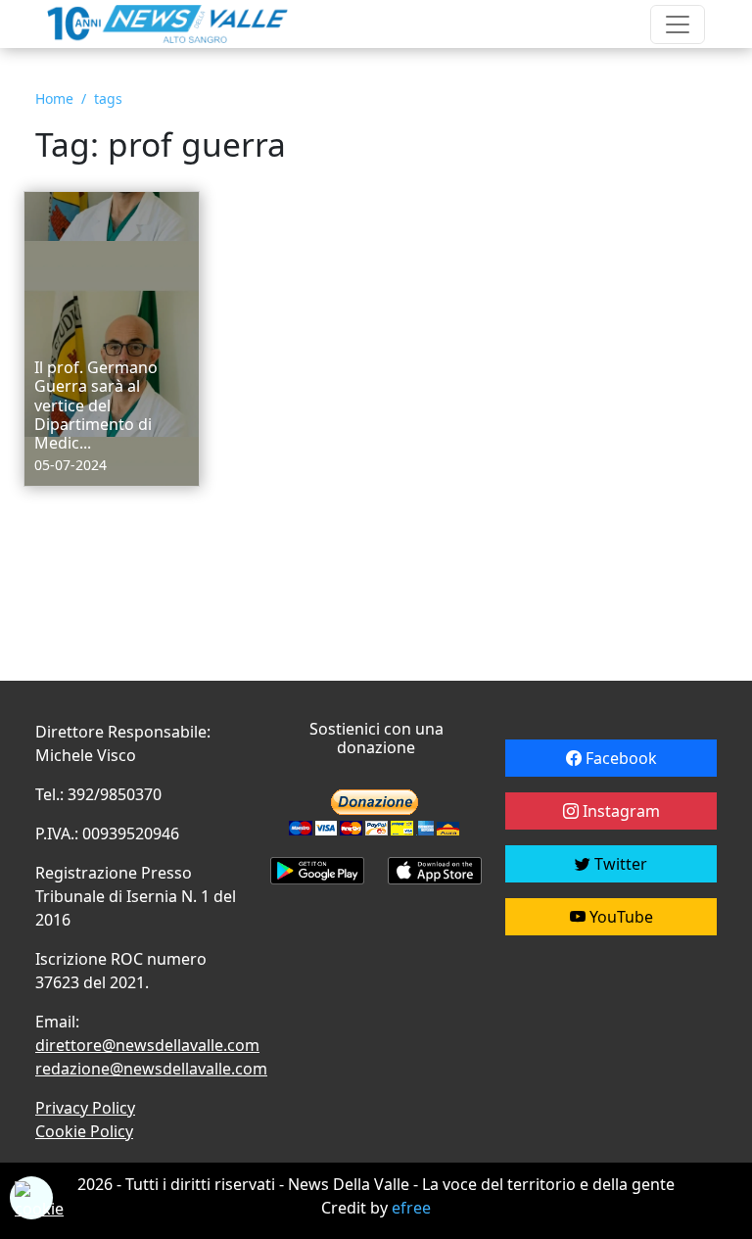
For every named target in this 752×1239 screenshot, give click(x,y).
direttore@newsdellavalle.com (147, 1045)
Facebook (619, 758)
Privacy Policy (85, 1108)
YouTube (619, 917)
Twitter (618, 864)
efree (411, 1207)
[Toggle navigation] (677, 24)
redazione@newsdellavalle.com (151, 1068)
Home (54, 98)
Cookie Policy (84, 1131)
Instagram (619, 811)
